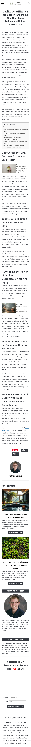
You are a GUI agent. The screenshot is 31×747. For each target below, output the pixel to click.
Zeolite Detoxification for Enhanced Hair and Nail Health (15, 142)
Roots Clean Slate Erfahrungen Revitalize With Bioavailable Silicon (15, 565)
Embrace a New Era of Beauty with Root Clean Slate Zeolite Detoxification (14, 146)
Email (11, 454)
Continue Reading (15, 532)
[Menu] (2, 3)
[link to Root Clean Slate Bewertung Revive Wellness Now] (15, 500)
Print (20, 454)
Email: (7, 701)
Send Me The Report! (15, 706)
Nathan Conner (15, 476)
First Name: (6, 697)
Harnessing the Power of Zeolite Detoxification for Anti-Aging (12, 138)
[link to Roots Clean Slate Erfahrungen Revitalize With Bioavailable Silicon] (15, 548)
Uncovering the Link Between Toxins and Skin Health (16, 130)
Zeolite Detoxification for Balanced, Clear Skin (14, 134)
